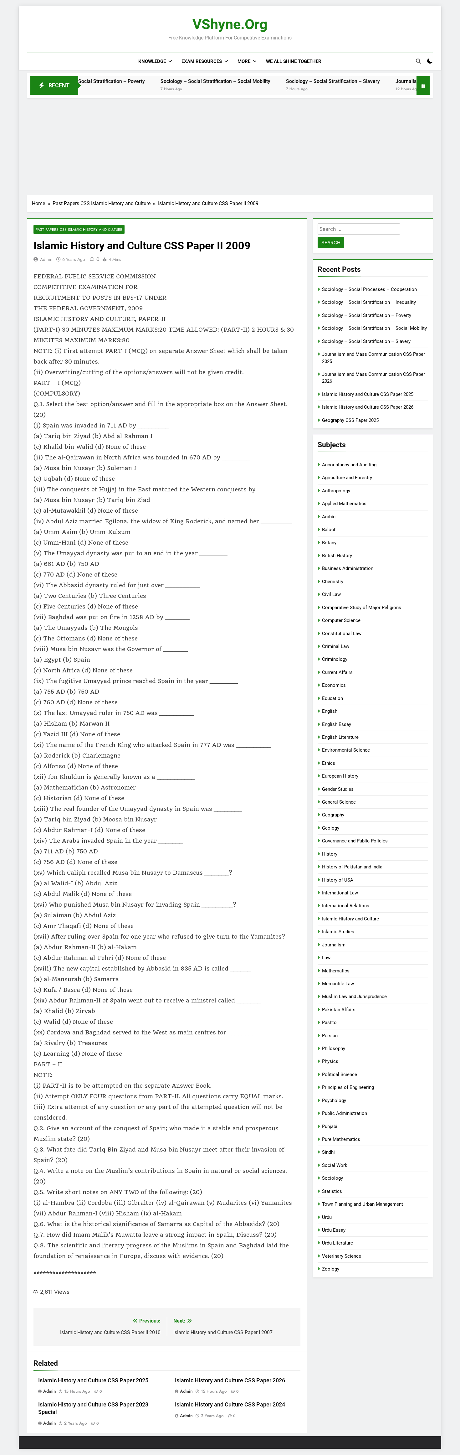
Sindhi (328, 1152)
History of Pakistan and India (352, 867)
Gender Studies (338, 789)
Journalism (333, 945)
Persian (330, 1035)
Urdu (327, 1217)
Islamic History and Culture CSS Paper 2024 (230, 1404)
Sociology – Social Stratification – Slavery (294, 81)
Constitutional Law (341, 633)
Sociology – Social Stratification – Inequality (369, 302)
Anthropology (336, 491)
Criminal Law (335, 646)
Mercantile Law (338, 983)
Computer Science (341, 620)
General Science (339, 802)
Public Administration (344, 1113)
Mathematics (336, 971)
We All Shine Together (293, 61)
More (244, 61)
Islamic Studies (338, 932)
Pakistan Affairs (338, 1009)
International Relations (345, 906)
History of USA (337, 880)
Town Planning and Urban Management (362, 1204)
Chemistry (332, 581)
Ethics (328, 763)
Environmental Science (346, 750)
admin (46, 259)
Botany (329, 543)
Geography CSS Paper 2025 (350, 420)
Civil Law (331, 594)
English (329, 711)
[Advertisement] (230, 145)
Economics (334, 685)
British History (337, 555)
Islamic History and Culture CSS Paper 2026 (230, 1380)
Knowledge (152, 61)
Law (326, 958)
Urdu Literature (337, 1243)
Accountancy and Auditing (349, 465)
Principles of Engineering (348, 1087)
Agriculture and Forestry (347, 477)
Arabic (328, 517)
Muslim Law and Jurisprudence (354, 996)
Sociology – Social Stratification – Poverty (366, 315)
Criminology (334, 659)
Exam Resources (201, 61)
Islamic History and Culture (350, 919)
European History (340, 776)
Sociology (332, 1178)
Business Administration (347, 568)
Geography (333, 815)
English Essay (336, 724)
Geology (330, 828)
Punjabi (329, 1126)
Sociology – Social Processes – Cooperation (369, 289)
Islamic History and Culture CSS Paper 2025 (93, 1380)
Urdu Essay (333, 1230)
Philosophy (333, 1048)
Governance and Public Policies (355, 841)
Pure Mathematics (341, 1139)
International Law (340, 893)
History (329, 854)
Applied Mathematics (344, 503)
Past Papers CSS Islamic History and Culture (79, 229)
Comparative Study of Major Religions (361, 607)
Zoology (330, 1269)
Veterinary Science (341, 1256)
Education (332, 698)
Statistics (332, 1191)
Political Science (339, 1074)
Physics (330, 1061)
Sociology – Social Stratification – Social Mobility (177, 81)
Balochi (330, 529)
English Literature (340, 737)
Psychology (334, 1100)
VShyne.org (230, 24)
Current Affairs (337, 672)
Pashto (329, 1022)
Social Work (334, 1165)
